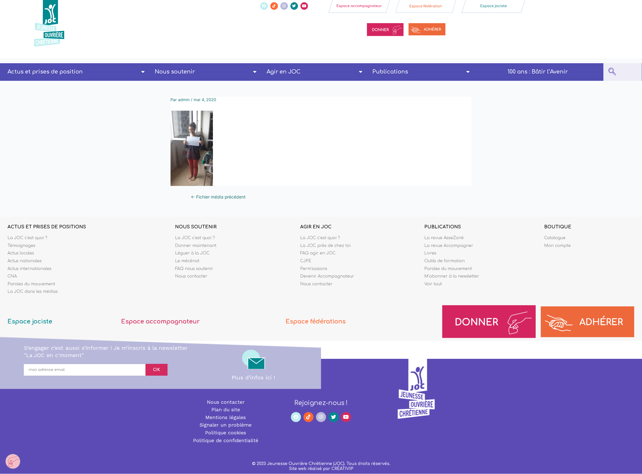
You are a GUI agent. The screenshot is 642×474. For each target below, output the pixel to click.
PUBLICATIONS (442, 226)
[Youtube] (304, 6)
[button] (612, 72)
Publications (390, 72)
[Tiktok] (274, 6)
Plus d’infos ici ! (253, 377)
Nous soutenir (175, 72)
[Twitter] (294, 6)
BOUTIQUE (557, 226)
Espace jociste (30, 321)
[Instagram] (284, 6)
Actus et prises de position (45, 72)
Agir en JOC (283, 72)
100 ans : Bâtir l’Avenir (538, 72)
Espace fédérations (316, 321)
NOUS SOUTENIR (196, 226)
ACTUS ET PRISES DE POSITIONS (47, 226)
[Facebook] (264, 6)
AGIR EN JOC (316, 226)
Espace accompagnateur (160, 321)
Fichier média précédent (218, 197)
